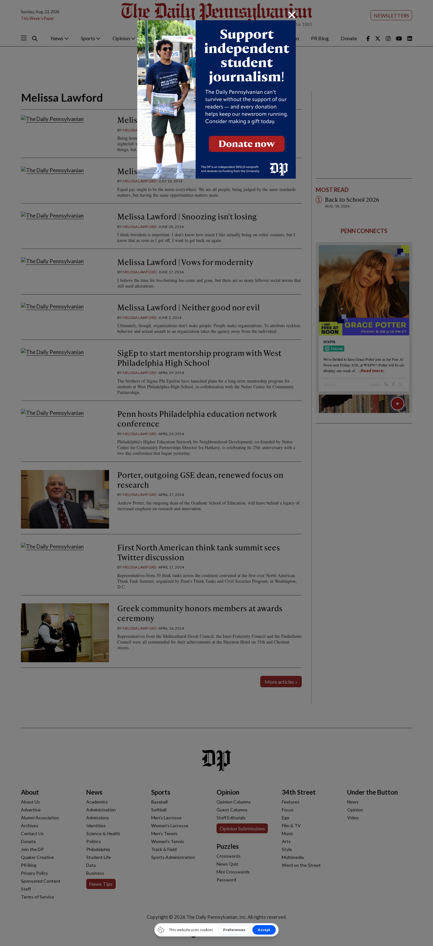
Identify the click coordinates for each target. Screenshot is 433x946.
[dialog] (216, 473)
